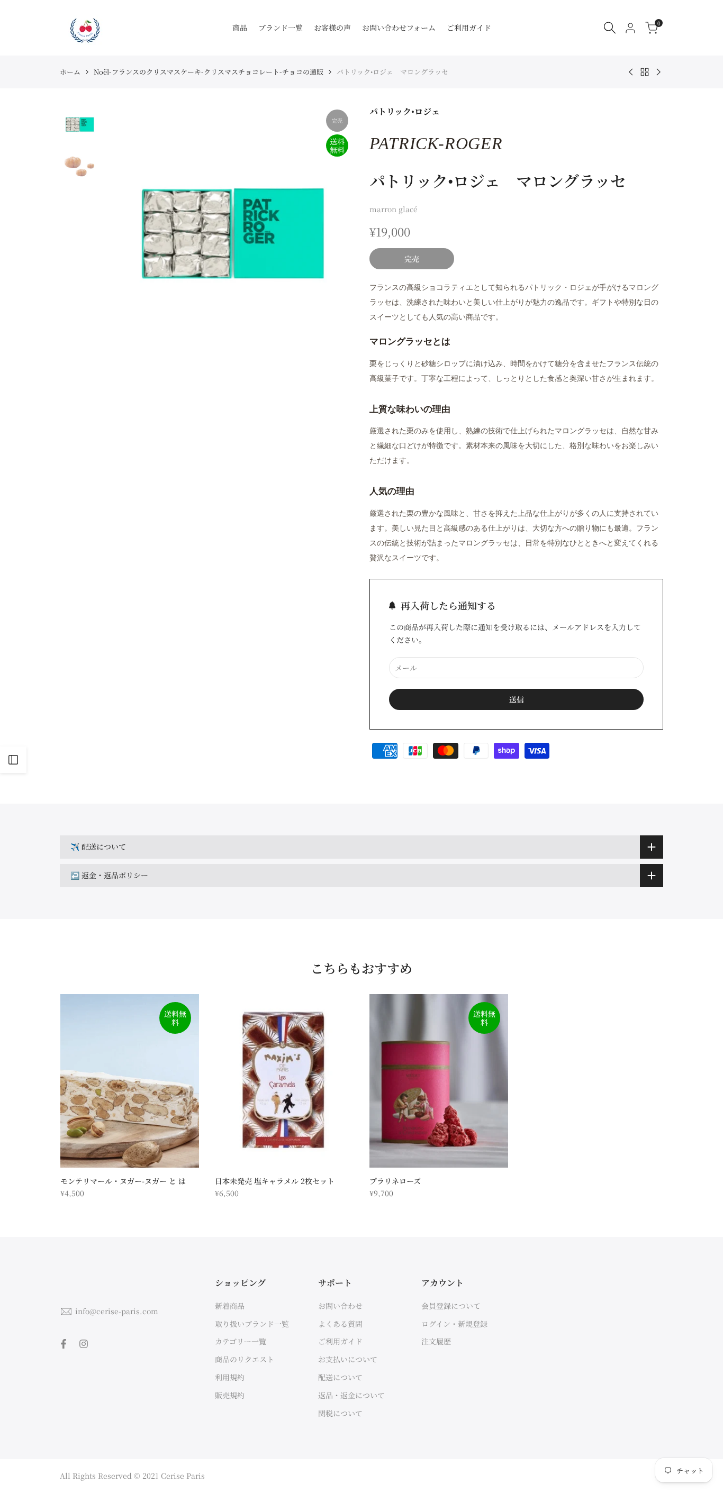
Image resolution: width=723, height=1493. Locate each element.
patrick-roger (435, 143)
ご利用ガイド (340, 1341)
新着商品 (230, 1305)
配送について (340, 1377)
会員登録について (451, 1305)
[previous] (124, 229)
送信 (516, 699)
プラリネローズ (395, 1181)
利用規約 (230, 1377)
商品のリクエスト (244, 1359)
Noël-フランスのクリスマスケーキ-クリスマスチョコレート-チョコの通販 (208, 72)
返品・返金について (351, 1395)
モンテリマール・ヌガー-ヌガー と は (123, 1181)
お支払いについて (347, 1359)
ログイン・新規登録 (454, 1323)
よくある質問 (340, 1323)
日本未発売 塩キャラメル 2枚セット (275, 1181)
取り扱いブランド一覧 (252, 1323)
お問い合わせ (340, 1305)
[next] (332, 229)
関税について (340, 1413)
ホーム (70, 72)
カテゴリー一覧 (240, 1341)
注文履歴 (436, 1341)
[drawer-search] (610, 28)
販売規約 (230, 1395)
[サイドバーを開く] (13, 759)
